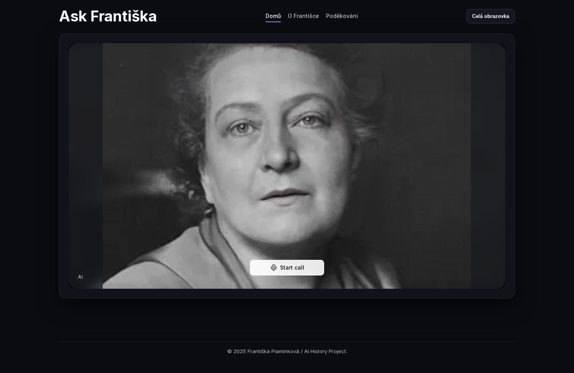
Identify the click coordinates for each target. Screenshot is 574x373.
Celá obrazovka (490, 16)
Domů (273, 15)
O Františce (303, 15)
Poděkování (342, 15)
